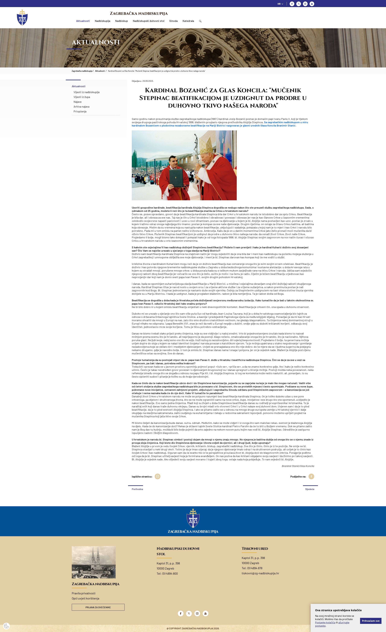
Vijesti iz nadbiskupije (87, 92)
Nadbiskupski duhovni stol (148, 20)
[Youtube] (312, 4)
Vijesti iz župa (82, 96)
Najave (78, 101)
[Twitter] (298, 4)
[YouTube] (205, 613)
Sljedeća (309, 489)
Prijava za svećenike (98, 607)
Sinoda (173, 20)
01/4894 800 (170, 573)
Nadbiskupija (102, 20)
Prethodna (137, 489)
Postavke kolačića (325, 622)
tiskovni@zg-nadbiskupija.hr (260, 573)
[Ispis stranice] (157, 476)
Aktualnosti (83, 20)
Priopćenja (80, 111)
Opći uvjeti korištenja (85, 598)
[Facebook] (292, 4)
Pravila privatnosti (83, 593)
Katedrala (188, 20)
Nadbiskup (121, 20)
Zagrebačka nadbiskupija (139, 13)
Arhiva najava (81, 106)
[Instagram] (305, 4)
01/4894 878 (254, 568)
